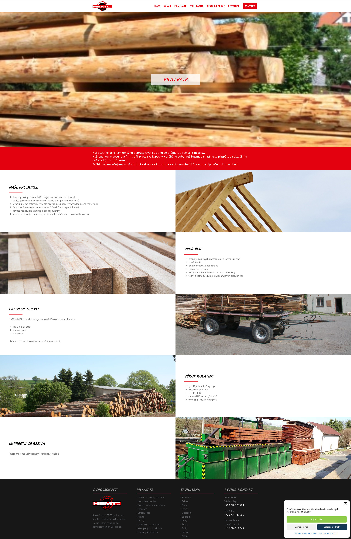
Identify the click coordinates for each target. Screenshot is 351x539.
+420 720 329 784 (234, 505)
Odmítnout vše (301, 527)
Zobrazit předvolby (332, 527)
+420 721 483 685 (234, 514)
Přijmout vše (316, 519)
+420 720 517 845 (234, 528)
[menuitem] (157, 6)
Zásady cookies (301, 533)
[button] (345, 503)
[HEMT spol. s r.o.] (102, 6)
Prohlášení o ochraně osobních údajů (322, 533)
